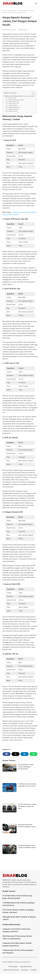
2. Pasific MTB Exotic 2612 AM (16, 100)
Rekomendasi (12, 10)
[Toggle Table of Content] (32, 93)
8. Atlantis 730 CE (12, 111)
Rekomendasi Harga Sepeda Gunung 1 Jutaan (20, 96)
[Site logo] (12, 3)
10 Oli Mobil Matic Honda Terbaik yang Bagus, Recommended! (25, 766)
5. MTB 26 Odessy (12, 105)
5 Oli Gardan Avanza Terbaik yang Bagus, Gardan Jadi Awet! (27, 806)
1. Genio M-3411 (11, 98)
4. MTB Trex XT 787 (13, 103)
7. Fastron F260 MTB (13, 109)
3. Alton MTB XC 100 (13, 101)
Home (4, 10)
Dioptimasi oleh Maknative (22, 962)
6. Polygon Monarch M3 (13, 107)
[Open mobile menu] (36, 3)
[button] (6, 754)
